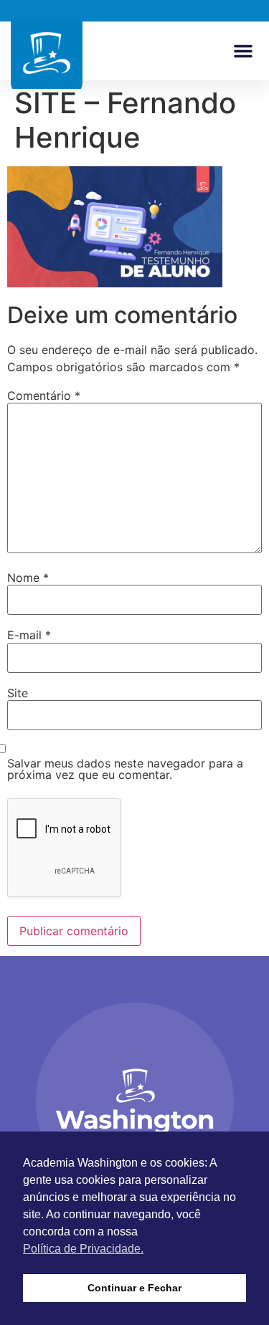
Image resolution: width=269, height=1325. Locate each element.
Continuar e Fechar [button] (134, 1287)
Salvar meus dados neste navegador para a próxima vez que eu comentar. (125, 768)
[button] (243, 51)
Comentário (43, 395)
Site (17, 693)
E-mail (29, 635)
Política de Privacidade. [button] (83, 1249)
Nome (28, 577)
